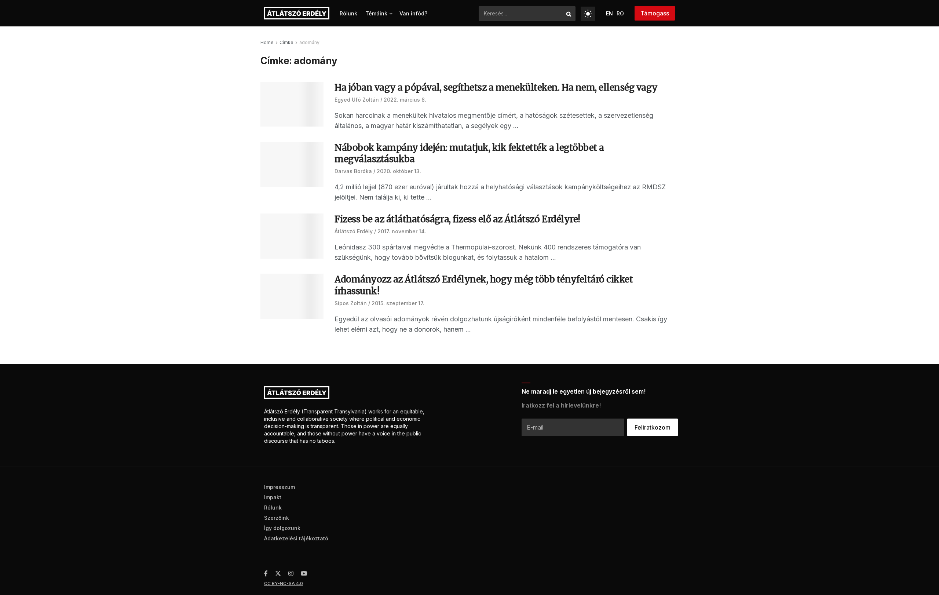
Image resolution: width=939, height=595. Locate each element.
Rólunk (348, 13)
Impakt (272, 497)
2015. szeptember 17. (398, 303)
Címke (286, 42)
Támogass (654, 13)
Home (267, 42)
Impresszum (279, 487)
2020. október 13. (399, 171)
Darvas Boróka (353, 171)
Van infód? (413, 13)
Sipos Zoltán (351, 303)
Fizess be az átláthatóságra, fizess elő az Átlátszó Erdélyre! (457, 219)
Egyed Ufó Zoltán (357, 99)
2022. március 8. (405, 99)
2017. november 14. (401, 231)
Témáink (376, 13)
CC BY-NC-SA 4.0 (283, 583)
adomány (309, 42)
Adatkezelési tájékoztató (296, 538)
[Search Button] (569, 13)
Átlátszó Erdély (354, 231)
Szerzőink (276, 518)
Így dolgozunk (282, 528)
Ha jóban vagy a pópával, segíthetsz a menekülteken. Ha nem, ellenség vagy (496, 87)
